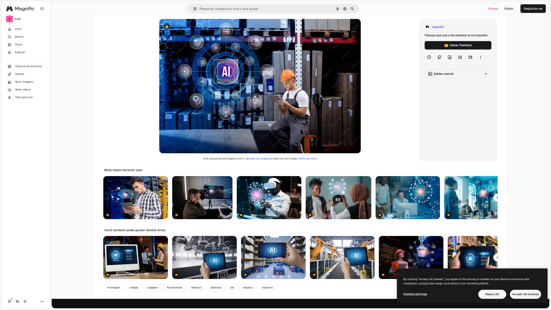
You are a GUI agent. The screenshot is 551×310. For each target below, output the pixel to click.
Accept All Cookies (525, 294)
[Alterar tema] (25, 301)
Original (187, 27)
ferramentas (174, 287)
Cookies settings (415, 294)
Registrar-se (533, 9)
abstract (196, 287)
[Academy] (17, 301)
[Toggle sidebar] (42, 8)
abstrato (216, 287)
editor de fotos (307, 158)
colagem (152, 287)
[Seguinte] (497, 197)
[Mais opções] (480, 57)
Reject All (492, 294)
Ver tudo (136, 170)
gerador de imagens (258, 158)
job (232, 287)
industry (248, 287)
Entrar (509, 9)
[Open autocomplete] (193, 8)
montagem (113, 287)
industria (267, 287)
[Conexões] (9, 301)
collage (133, 287)
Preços (493, 9)
